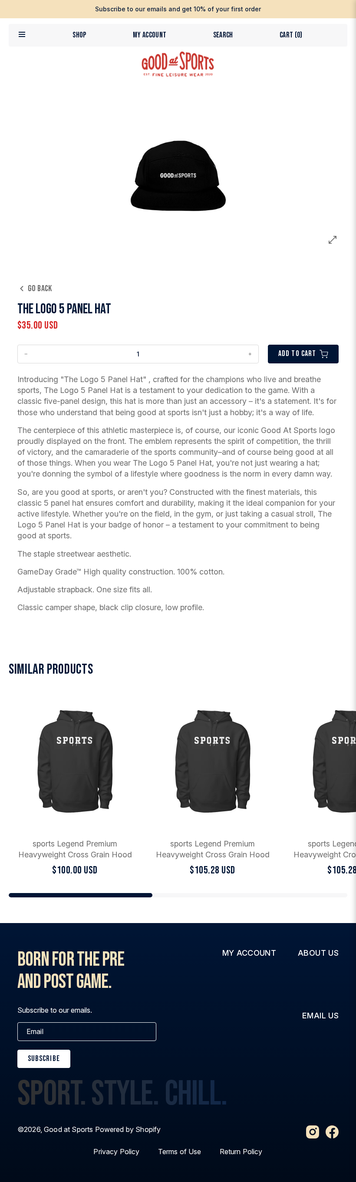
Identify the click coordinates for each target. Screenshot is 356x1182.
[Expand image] (332, 240)
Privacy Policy (116, 1151)
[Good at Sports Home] (178, 64)
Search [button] (223, 35)
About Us (318, 953)
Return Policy (241, 1151)
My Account (150, 35)
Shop (79, 35)
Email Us (320, 1016)
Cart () (291, 35)
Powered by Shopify (128, 1129)
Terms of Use (179, 1151)
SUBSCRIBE (44, 1058)
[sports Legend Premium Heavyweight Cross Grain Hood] (75, 785)
